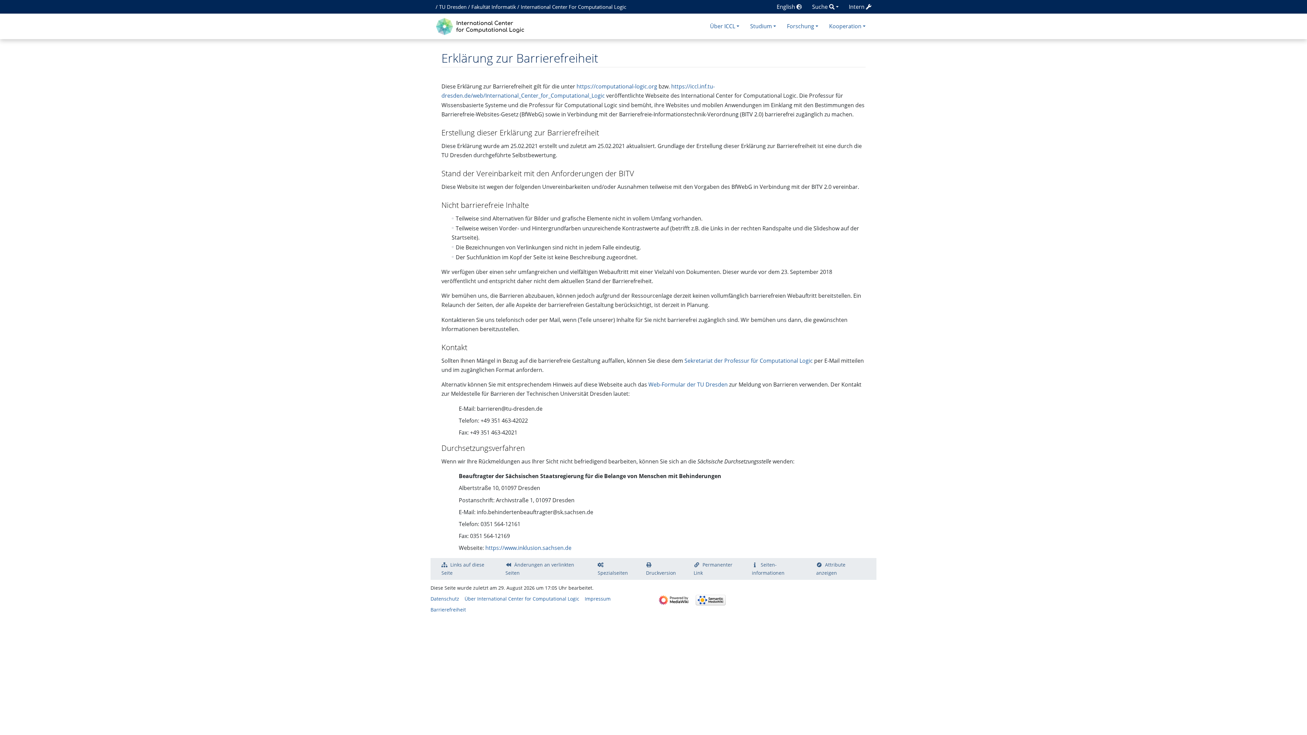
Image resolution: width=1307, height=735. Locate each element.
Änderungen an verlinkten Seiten (539, 568)
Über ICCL (722, 26)
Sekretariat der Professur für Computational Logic (748, 360)
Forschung (800, 26)
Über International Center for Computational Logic (522, 598)
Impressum (598, 598)
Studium (761, 26)
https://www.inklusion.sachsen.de (528, 548)
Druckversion (661, 573)
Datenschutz (445, 598)
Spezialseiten (613, 573)
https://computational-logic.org (617, 86)
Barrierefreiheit (448, 609)
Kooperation (845, 26)
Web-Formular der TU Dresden (688, 384)
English (786, 7)
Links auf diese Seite (462, 568)
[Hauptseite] (482, 25)
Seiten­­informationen (768, 568)
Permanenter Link (713, 568)
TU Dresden (453, 6)
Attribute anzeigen (830, 568)
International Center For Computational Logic (573, 6)
